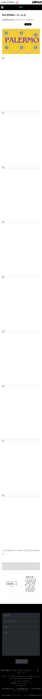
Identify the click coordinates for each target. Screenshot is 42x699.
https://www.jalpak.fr (23, 681)
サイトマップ (23, 690)
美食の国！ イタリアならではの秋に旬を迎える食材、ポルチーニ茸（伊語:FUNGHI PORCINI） (31, 584)
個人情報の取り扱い (8, 688)
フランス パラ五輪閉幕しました (12, 584)
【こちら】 (33, 550)
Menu (21, 7)
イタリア (30, 20)
